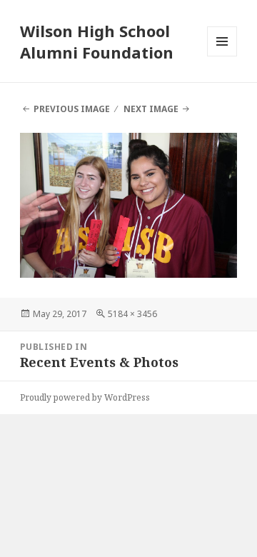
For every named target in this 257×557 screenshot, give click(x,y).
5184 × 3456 (132, 314)
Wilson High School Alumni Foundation (96, 41)
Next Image (151, 109)
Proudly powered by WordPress (85, 397)
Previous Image (72, 109)
